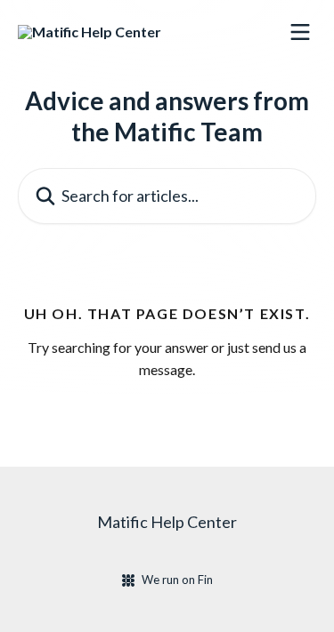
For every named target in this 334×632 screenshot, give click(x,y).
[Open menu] (300, 32)
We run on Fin (177, 579)
